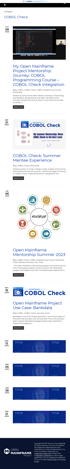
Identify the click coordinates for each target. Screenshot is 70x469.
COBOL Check (30, 90)
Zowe (41, 262)
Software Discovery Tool (28, 262)
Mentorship (17, 92)
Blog (15, 90)
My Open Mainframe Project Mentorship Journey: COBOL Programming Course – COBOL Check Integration (38, 75)
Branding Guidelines (43, 455)
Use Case (40, 313)
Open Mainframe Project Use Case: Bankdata (37, 305)
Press (15, 262)
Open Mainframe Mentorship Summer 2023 (39, 252)
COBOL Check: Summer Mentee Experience (37, 158)
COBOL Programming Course (49, 90)
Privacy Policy (52, 459)
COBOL (20, 90)
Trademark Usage (40, 453)
